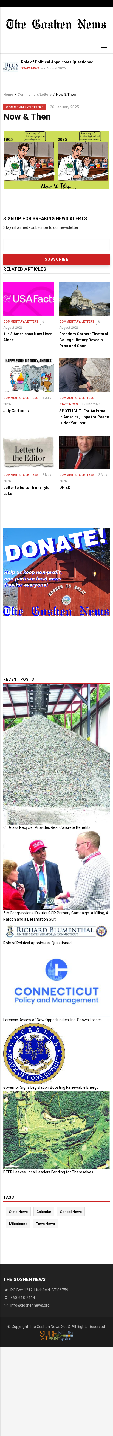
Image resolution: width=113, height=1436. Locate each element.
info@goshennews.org (30, 1305)
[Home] (56, 23)
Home (8, 94)
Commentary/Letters (35, 94)
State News (68, 404)
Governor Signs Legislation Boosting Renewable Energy (50, 1087)
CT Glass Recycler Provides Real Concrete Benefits (47, 827)
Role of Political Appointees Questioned (37, 943)
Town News (45, 1224)
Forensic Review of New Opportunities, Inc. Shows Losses (52, 1020)
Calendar (43, 1212)
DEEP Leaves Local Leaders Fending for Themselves (48, 1172)
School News (71, 1212)
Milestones (18, 1224)
